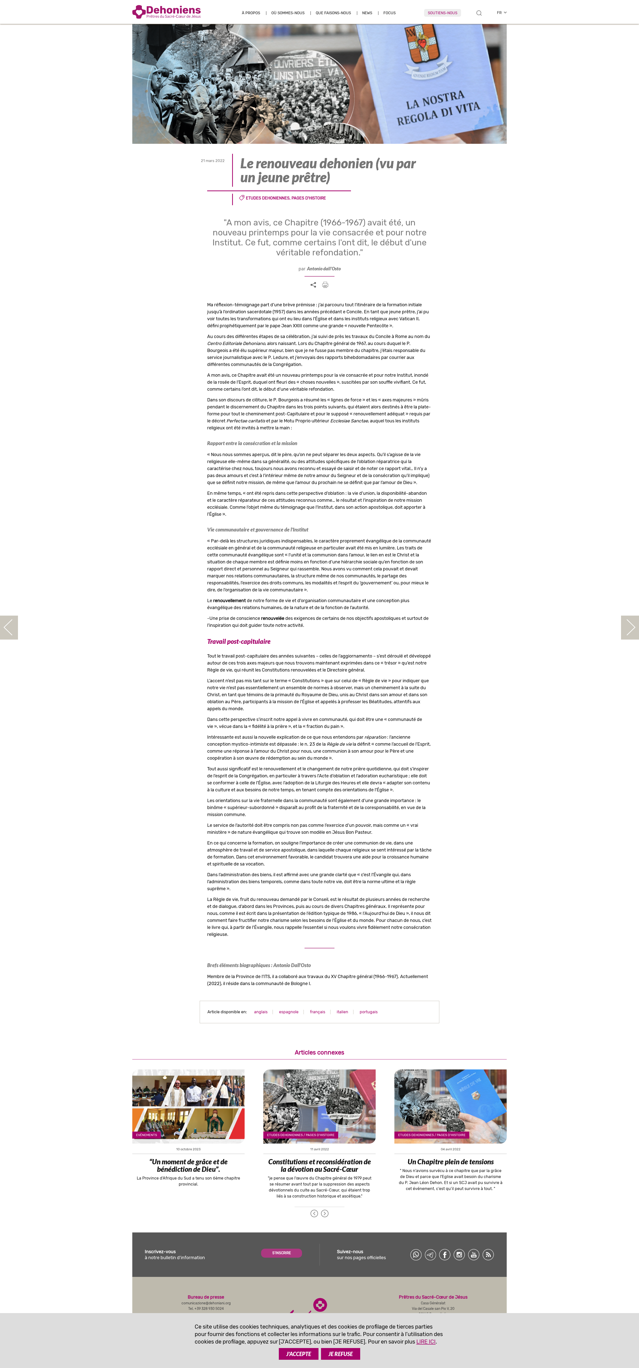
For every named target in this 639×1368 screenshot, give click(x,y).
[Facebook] (445, 1255)
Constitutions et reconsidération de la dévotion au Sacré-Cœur (319, 1165)
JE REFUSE (340, 1354)
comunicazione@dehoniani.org (206, 1303)
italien (342, 1012)
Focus (389, 13)
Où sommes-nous (288, 13)
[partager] (313, 285)
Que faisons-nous (333, 13)
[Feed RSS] (488, 1255)
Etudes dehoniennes (268, 198)
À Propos (251, 13)
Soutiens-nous (442, 13)
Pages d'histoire (309, 198)
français (317, 1012)
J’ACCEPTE (298, 1354)
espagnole (289, 1012)
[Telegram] (430, 1255)
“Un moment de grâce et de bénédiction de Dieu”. (188, 1165)
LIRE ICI (426, 1341)
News (367, 13)
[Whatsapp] (416, 1255)
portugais (369, 1012)
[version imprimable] (325, 285)
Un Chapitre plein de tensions (451, 1161)
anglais (261, 1012)
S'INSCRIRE (281, 1253)
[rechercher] (479, 13)
